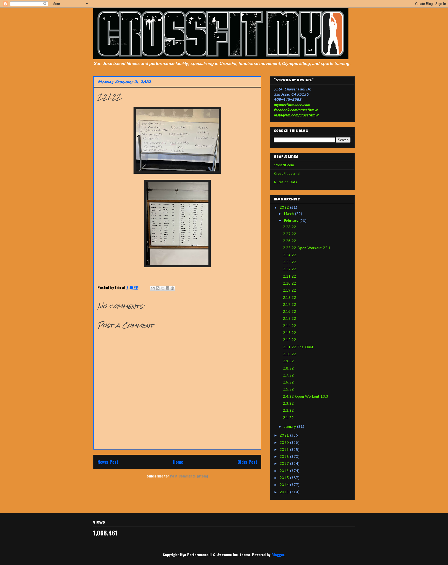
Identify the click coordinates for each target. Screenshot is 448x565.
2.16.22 (289, 311)
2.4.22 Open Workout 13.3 (305, 396)
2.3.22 (288, 403)
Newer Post (107, 462)
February (291, 220)
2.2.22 (288, 410)
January (290, 426)
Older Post (247, 462)
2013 (284, 492)
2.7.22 (288, 375)
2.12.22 (289, 339)
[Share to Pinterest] (172, 288)
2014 (284, 484)
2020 (284, 442)
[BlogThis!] (157, 288)
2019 (284, 449)
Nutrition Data (285, 182)
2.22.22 (289, 269)
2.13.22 (289, 332)
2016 (284, 470)
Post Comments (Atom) (189, 476)
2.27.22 (289, 233)
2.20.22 (289, 283)
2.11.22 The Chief (298, 347)
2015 (284, 477)
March (289, 213)
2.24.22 (289, 255)
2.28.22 (289, 226)
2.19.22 (289, 290)
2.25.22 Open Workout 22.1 (307, 247)
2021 (284, 435)
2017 (284, 463)
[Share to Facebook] (167, 288)
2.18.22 (289, 297)
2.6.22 (288, 382)
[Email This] (152, 288)
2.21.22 (289, 276)
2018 (284, 456)
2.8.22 (288, 368)
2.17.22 (289, 304)
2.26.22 (289, 240)
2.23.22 (289, 262)
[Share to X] (162, 288)
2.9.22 (288, 361)
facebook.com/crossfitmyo (296, 109)
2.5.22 (288, 389)
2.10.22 (289, 354)
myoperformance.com (292, 104)
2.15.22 (289, 318)
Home (178, 462)
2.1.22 (288, 417)
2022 (284, 207)
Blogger (277, 554)
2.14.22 (289, 325)
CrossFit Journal (287, 173)
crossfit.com (284, 165)
